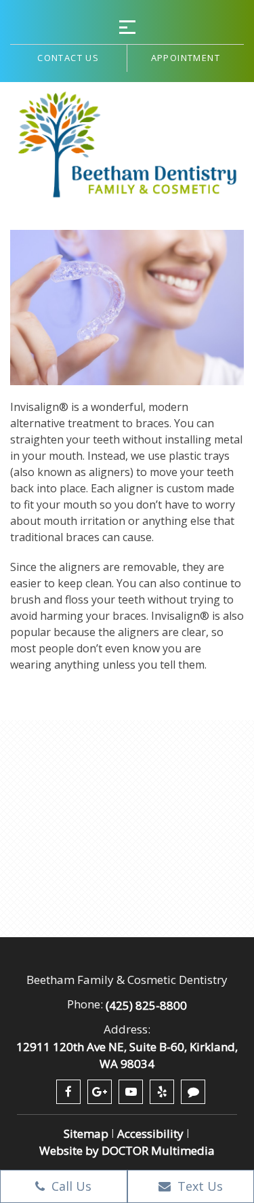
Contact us (68, 58)
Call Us (69, 1186)
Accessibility (150, 1133)
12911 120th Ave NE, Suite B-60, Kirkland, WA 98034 (127, 1055)
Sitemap (86, 1133)
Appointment (185, 58)
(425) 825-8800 (146, 1005)
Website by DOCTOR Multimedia (127, 1150)
